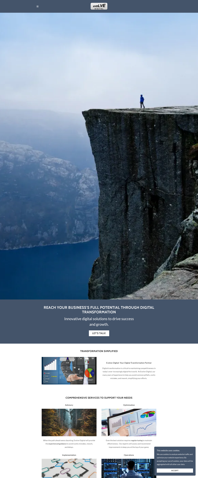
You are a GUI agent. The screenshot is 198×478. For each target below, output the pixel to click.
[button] (37, 6)
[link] (99, 6)
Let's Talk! (99, 333)
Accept (175, 470)
